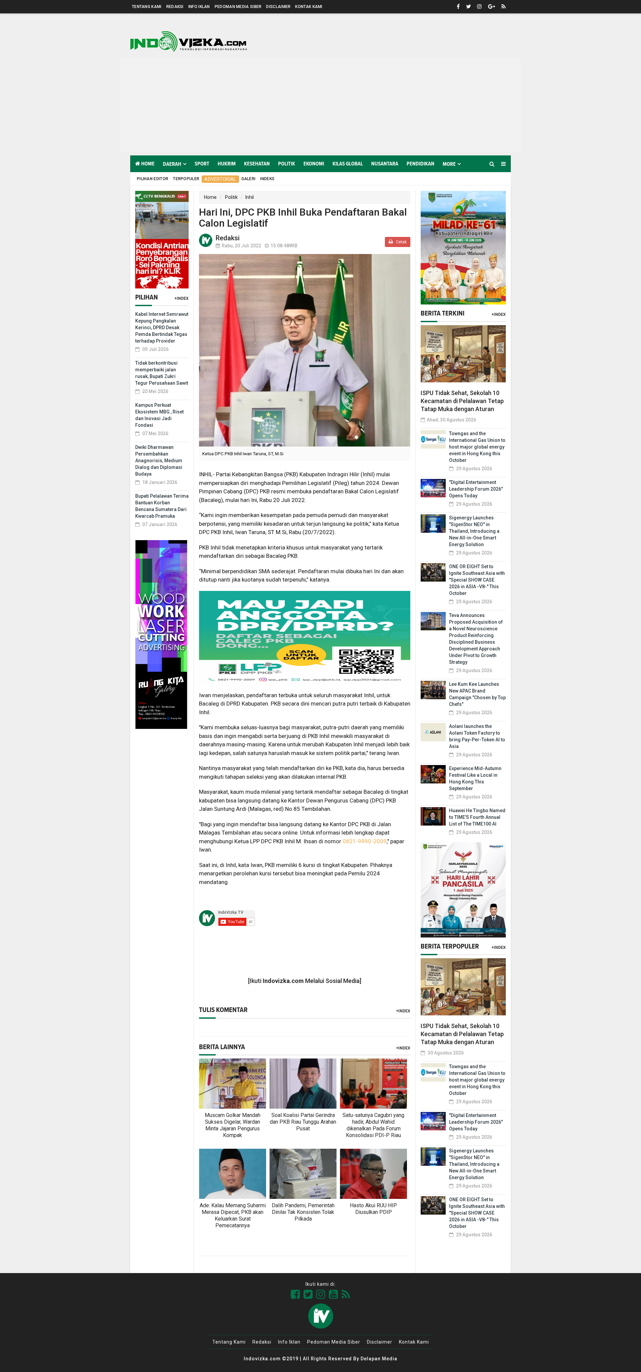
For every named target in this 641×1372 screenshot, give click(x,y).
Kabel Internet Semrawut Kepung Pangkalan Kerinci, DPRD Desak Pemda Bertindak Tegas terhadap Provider (161, 327)
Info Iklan (199, 6)
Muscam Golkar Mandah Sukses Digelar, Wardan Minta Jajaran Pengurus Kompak (232, 1125)
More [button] (449, 164)
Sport (202, 163)
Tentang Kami (147, 6)
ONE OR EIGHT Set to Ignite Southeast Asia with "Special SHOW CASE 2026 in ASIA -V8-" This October (477, 580)
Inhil (249, 197)
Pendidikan (420, 163)
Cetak (401, 242)
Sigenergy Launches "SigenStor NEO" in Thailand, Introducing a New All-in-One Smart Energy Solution (474, 531)
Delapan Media (379, 1358)
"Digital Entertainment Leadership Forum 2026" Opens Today (476, 489)
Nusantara (384, 163)
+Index (181, 298)
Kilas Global (348, 163)
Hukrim (227, 163)
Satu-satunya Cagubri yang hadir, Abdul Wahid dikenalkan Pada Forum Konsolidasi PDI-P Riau (373, 1125)
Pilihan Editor (152, 178)
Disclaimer (278, 6)
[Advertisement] (320, 105)
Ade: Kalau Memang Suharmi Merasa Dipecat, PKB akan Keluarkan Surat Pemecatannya (233, 1215)
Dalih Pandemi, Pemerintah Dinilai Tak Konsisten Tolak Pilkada (303, 1212)
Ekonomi (313, 163)
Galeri (248, 178)
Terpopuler (186, 178)
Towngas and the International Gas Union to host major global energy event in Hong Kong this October (477, 447)
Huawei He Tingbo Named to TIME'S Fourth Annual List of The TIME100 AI (477, 817)
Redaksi (175, 6)
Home (147, 163)
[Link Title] (295, 1294)
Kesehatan (257, 163)
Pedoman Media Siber (238, 6)
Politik (286, 163)
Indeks (267, 178)
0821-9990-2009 (365, 841)
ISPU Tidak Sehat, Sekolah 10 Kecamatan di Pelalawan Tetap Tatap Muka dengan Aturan (462, 400)
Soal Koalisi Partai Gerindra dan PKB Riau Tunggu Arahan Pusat (303, 1122)
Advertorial (220, 179)
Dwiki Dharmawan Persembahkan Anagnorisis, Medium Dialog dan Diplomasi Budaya (158, 461)
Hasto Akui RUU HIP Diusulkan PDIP (373, 1208)
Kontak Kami (308, 6)
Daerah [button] (172, 164)
